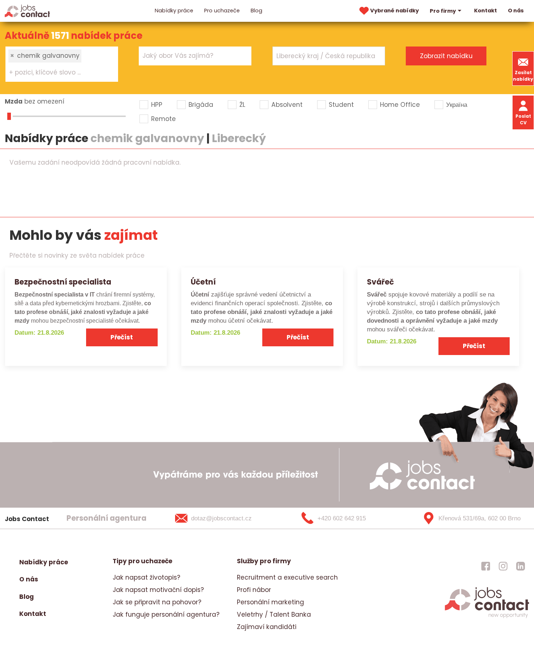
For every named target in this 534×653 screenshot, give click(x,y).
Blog (256, 10)
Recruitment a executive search (287, 577)
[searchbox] (57, 72)
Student (341, 104)
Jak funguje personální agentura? (166, 614)
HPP (156, 104)
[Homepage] (27, 10)
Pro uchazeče (222, 10)
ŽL (242, 104)
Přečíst (121, 337)
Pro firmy (443, 11)
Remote (163, 118)
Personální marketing (270, 602)
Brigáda (201, 104)
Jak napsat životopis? (146, 577)
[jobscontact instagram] (503, 566)
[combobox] (61, 64)
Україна (456, 104)
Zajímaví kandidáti (266, 626)
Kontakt (485, 10)
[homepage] (487, 617)
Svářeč (380, 282)
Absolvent (287, 104)
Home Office (400, 104)
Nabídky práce (174, 10)
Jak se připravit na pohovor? (157, 602)
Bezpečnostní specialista (63, 282)
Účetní (203, 282)
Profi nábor (254, 589)
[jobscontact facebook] (485, 566)
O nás (516, 10)
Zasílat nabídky (523, 75)
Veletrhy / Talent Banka (274, 614)
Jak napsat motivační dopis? (158, 589)
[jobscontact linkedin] (520, 566)
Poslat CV (523, 119)
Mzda (14, 101)
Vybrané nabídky (394, 10)
